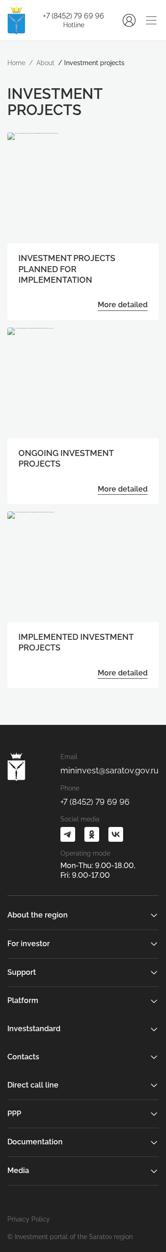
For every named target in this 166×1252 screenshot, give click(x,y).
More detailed (123, 304)
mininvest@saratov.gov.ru (109, 770)
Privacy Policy (28, 1219)
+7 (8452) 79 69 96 (73, 16)
